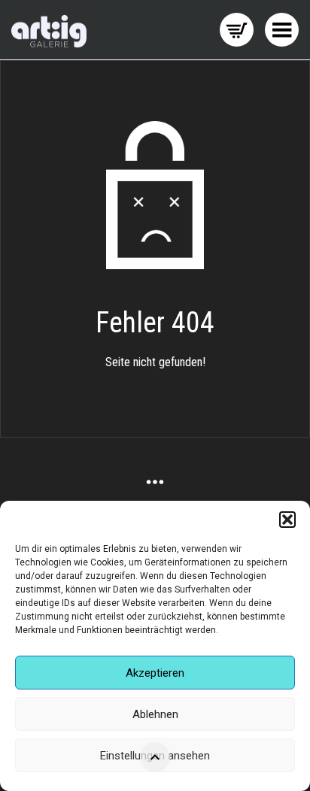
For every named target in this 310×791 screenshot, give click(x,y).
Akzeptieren (155, 673)
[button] (287, 519)
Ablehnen (155, 714)
